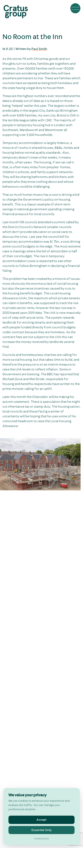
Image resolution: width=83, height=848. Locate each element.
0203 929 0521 (25, 731)
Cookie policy (41, 838)
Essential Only (41, 830)
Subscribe (24, 706)
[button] (75, 8)
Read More (8, 650)
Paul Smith (39, 49)
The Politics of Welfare (21, 643)
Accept (41, 819)
